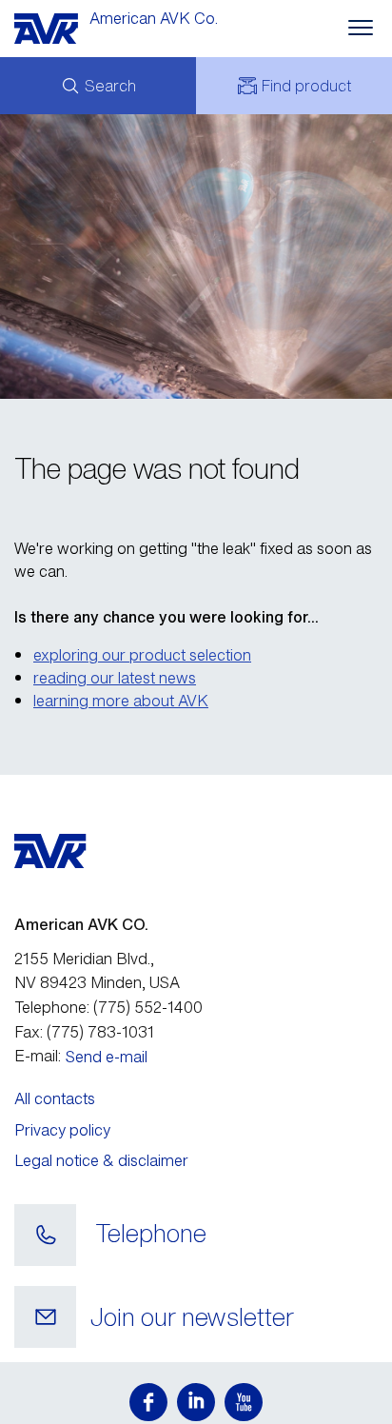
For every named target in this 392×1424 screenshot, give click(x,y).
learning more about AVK (120, 700)
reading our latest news (114, 677)
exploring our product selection (142, 654)
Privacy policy (62, 1129)
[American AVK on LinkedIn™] (196, 1402)
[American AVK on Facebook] (148, 1402)
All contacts (54, 1098)
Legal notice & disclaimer (101, 1160)
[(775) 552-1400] (45, 1235)
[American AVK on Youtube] (244, 1402)
